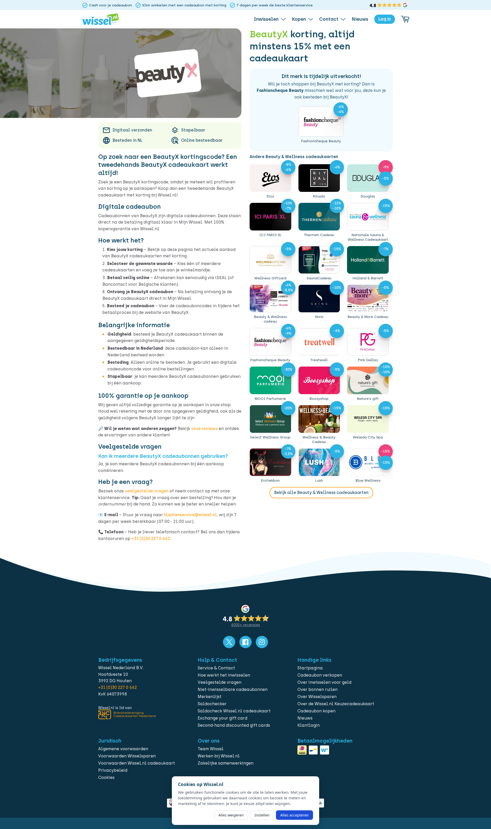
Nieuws (305, 718)
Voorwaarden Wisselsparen (127, 756)
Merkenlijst (209, 696)
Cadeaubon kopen (316, 711)
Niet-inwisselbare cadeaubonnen (232, 689)
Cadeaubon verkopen (319, 675)
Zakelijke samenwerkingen (225, 763)
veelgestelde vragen (147, 491)
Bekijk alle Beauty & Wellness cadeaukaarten (321, 492)
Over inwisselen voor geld (324, 682)
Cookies (106, 777)
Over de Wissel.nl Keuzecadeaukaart (335, 703)
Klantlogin (308, 725)
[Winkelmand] (405, 19)
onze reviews (204, 428)
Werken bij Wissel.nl (219, 756)
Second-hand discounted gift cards (234, 725)
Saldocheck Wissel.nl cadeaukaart (234, 711)
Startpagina (310, 668)
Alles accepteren (294, 815)
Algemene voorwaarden (123, 748)
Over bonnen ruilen (317, 689)
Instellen (262, 815)
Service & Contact (216, 668)
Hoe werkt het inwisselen (224, 675)
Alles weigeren (231, 815)
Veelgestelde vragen (219, 682)
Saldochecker (212, 703)
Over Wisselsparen (317, 696)
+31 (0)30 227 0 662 (150, 538)
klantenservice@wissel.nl (190, 514)
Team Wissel (211, 748)
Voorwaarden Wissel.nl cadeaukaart (136, 763)
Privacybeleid (112, 770)
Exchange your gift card (222, 718)
